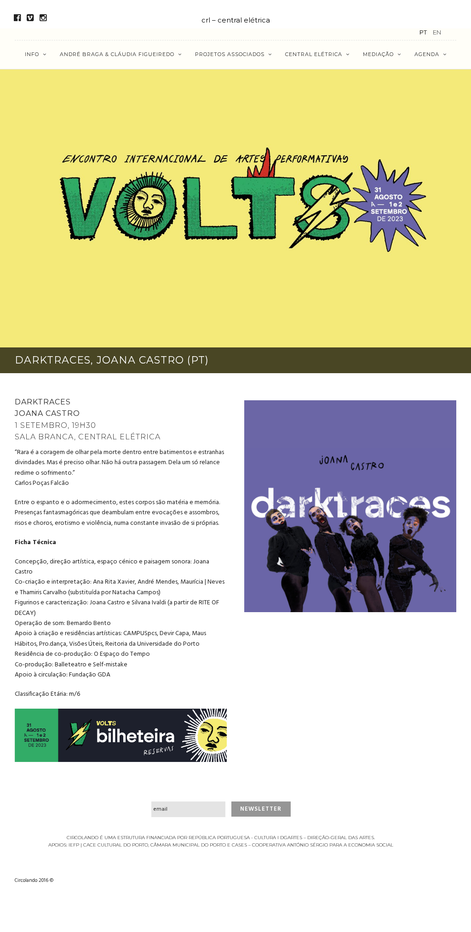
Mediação (378, 54)
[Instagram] (43, 18)
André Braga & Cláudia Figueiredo (117, 54)
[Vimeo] (30, 18)
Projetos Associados (229, 54)
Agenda (426, 54)
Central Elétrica (313, 54)
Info (32, 54)
